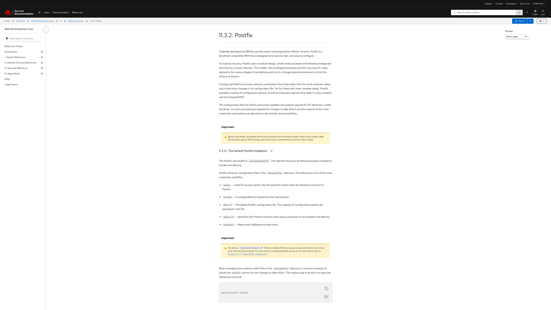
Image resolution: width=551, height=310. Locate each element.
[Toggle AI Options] (530, 21)
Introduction (11, 51)
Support (488, 3)
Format (509, 31)
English (535, 14)
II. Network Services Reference (20, 62)
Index (7, 79)
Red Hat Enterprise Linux (42, 21)
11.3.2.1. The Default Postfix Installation (243, 151)
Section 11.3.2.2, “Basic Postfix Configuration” (248, 254)
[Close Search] (527, 12)
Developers (511, 3)
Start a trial (525, 3)
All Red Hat (538, 3)
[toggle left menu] (46, 29)
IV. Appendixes (12, 73)
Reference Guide (76, 21)
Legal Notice (11, 84)
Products (21, 21)
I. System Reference (15, 57)
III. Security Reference (16, 68)
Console (499, 3)
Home (7, 21)
